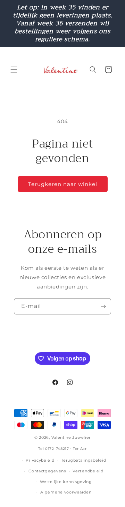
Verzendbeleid (88, 471)
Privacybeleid (40, 460)
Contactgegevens (47, 471)
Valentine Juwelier (71, 437)
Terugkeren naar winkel (62, 184)
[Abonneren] (103, 306)
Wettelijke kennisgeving (66, 481)
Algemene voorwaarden (65, 492)
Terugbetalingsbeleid (83, 460)
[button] (14, 69)
